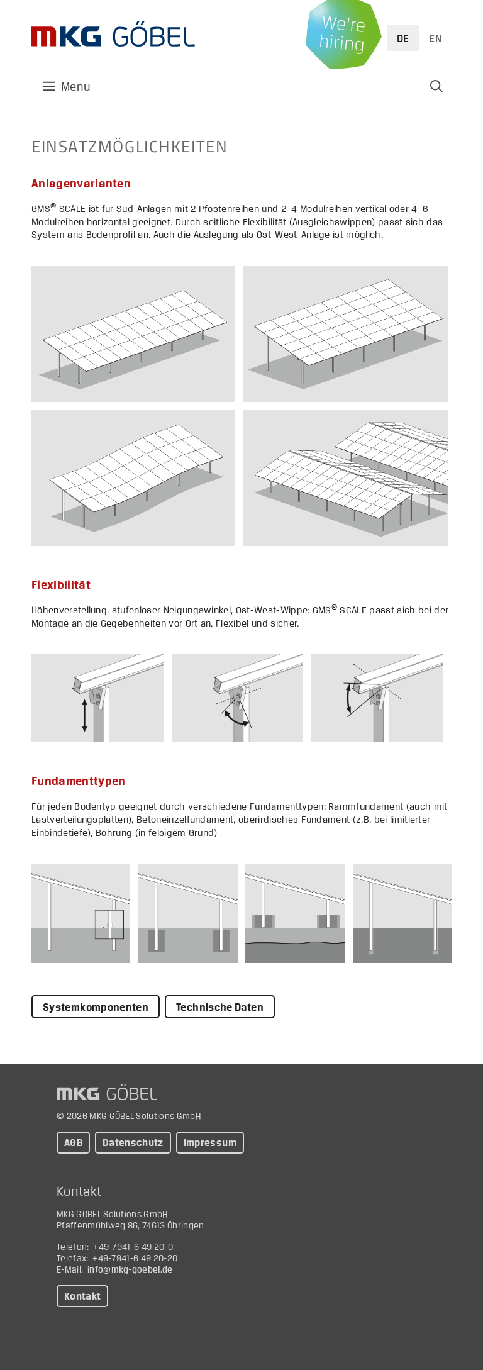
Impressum (210, 1143)
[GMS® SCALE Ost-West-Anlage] (345, 478)
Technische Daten (220, 1007)
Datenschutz (133, 1143)
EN (435, 38)
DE (403, 38)
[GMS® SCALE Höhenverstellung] (97, 698)
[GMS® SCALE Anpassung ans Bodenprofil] (133, 478)
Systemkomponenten (95, 1007)
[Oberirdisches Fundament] (294, 913)
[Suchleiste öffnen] (436, 86)
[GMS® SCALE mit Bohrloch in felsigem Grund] (402, 913)
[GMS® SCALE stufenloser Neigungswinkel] (238, 698)
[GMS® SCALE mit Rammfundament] (80, 913)
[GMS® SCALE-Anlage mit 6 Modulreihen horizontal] (345, 334)
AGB (73, 1143)
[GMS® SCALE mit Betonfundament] (187, 913)
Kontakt (82, 1296)
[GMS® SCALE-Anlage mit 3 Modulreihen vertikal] (133, 334)
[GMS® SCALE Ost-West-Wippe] (377, 698)
